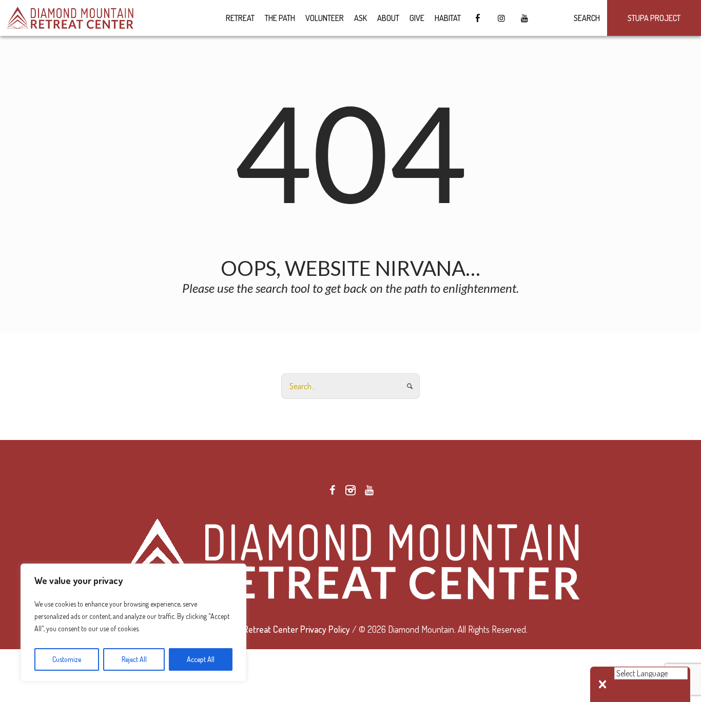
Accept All (201, 659)
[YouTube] (369, 490)
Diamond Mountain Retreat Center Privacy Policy (262, 629)
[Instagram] (350, 490)
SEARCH (585, 18)
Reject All (134, 659)
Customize (66, 659)
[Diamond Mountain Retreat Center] (350, 560)
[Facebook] (332, 490)
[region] (133, 622)
